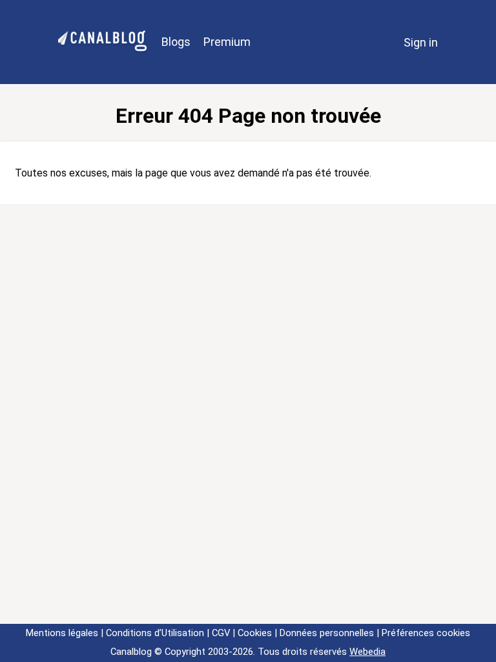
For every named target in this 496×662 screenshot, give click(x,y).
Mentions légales (62, 633)
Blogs (176, 41)
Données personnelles (327, 633)
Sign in (421, 42)
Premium (227, 41)
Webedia (367, 651)
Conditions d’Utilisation (155, 633)
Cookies (255, 633)
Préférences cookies (426, 633)
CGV (221, 633)
